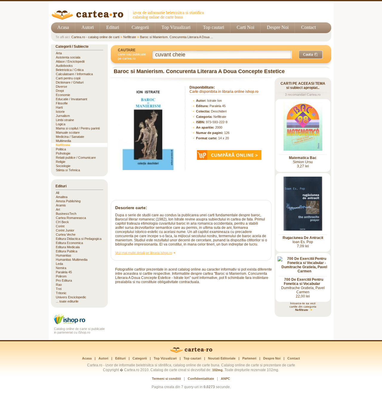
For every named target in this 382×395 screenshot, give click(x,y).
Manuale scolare (68, 132)
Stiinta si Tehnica (68, 170)
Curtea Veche (66, 234)
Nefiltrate (129, 37)
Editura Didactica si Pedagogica (78, 238)
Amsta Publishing (68, 201)
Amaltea (61, 197)
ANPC (225, 378)
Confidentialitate (201, 378)
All (57, 193)
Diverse (61, 86)
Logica (60, 124)
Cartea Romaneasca (71, 218)
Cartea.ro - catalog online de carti (95, 37)
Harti (59, 107)
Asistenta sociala (68, 57)
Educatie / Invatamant (71, 99)
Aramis (61, 205)
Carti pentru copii (68, 78)
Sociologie (63, 166)
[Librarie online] (79, 323)
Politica (61, 149)
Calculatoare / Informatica (74, 74)
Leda (59, 264)
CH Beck (62, 222)
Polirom (61, 276)
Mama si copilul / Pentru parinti (78, 128)
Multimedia (63, 141)
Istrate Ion (214, 100)
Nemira (61, 268)
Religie (60, 161)
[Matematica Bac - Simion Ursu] (303, 149)
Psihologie (63, 153)
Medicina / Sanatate (70, 136)
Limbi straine (65, 120)
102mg (217, 370)
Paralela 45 (218, 106)
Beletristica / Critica (70, 70)
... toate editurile (67, 301)
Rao (59, 284)
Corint (60, 226)
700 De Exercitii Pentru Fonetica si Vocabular (303, 281)
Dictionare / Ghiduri (70, 82)
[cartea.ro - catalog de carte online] (129, 18)
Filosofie (62, 103)
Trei (58, 289)
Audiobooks (64, 65)
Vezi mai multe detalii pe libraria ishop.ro (143, 252)
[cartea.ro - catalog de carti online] (191, 352)
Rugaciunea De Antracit (303, 238)
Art (58, 209)
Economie (63, 95)
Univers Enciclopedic (71, 297)
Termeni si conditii (166, 378)
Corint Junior (65, 230)
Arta (59, 53)
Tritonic (61, 293)
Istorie (60, 111)
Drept (60, 90)
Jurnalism (63, 116)
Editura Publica (66, 251)
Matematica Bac (303, 158)
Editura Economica (69, 243)
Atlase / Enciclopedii (70, 61)
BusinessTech (66, 213)
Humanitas (63, 255)
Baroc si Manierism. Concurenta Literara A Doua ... (176, 37)
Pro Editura (64, 280)
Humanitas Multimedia (71, 259)
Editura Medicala (68, 247)
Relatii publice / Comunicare (76, 157)
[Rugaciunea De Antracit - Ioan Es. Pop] (303, 229)
